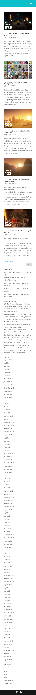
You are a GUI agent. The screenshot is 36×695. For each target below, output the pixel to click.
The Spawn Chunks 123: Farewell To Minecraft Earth (16, 180)
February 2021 (8, 566)
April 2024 (7, 447)
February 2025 (8, 416)
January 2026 (8, 382)
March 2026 (7, 375)
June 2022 (7, 516)
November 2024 (9, 425)
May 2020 (7, 594)
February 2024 (8, 454)
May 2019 (7, 632)
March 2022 (7, 525)
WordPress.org (9, 683)
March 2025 (7, 413)
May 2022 (7, 519)
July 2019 (6, 625)
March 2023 (7, 488)
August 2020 (8, 585)
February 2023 (8, 491)
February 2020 (8, 603)
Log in (6, 674)
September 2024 (9, 432)
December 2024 (9, 422)
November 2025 (9, 388)
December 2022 (9, 497)
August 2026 (8, 360)
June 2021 (7, 553)
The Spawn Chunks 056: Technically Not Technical (18, 231)
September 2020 (9, 582)
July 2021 (6, 550)
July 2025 (6, 400)
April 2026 (7, 372)
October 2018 (8, 653)
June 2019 (7, 628)
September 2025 (9, 394)
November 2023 (9, 463)
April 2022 (7, 522)
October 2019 (8, 616)
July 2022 (6, 513)
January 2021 (8, 569)
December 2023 (9, 460)
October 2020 (8, 578)
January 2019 (8, 644)
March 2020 (7, 600)
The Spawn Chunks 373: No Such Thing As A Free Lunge (17, 34)
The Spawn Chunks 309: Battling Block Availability (17, 131)
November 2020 (9, 575)
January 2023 (8, 494)
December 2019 (9, 610)
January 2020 (8, 607)
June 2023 (7, 478)
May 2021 (7, 557)
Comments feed (9, 680)
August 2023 (8, 472)
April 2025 (7, 410)
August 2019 (8, 622)
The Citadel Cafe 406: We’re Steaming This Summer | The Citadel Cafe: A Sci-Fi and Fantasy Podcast (17, 337)
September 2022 (9, 507)
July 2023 (6, 475)
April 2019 (7, 635)
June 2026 (7, 366)
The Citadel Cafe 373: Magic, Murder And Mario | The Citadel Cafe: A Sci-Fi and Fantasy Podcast (17, 347)
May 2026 (7, 369)
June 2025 (7, 404)
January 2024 (8, 457)
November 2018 (9, 650)
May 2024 (7, 444)
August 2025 (8, 397)
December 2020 (9, 572)
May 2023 (7, 482)
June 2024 (7, 441)
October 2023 (8, 466)
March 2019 (7, 638)
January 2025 (8, 419)
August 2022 (8, 510)
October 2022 (8, 504)
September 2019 (9, 619)
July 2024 (6, 438)
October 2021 (8, 541)
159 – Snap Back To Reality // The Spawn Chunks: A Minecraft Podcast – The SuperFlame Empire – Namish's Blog (17, 327)
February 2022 (8, 529)
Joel (6, 37)
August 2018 (8, 660)
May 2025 (7, 407)
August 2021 (8, 547)
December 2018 (9, 647)
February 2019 (8, 641)
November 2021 (9, 538)
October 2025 (8, 391)
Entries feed (7, 677)
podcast (6, 667)
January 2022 (8, 532)
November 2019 (9, 613)
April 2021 (7, 560)
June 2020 (7, 591)
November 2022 (9, 500)
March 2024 (7, 450)
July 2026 (6, 363)
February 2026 (8, 379)
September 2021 (9, 544)
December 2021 (9, 535)
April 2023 (7, 485)
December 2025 (9, 385)
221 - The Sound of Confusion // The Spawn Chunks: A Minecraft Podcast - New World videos (18, 306)
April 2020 (7, 597)
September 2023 (9, 469)
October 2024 (8, 429)
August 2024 (8, 435)
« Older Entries (8, 261)
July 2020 (6, 588)
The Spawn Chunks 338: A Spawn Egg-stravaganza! (17, 83)
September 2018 (9, 657)
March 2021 (7, 563)
